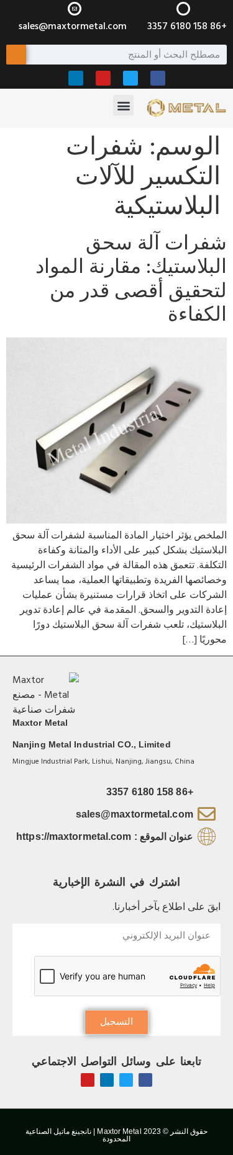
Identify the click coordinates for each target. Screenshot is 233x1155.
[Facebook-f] (145, 1080)
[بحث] (16, 55)
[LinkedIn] (75, 78)
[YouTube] (103, 78)
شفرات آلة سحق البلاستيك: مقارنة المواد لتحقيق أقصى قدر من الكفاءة (131, 279)
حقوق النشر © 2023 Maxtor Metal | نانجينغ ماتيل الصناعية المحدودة (116, 1135)
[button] (123, 105)
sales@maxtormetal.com (73, 26)
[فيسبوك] (157, 78)
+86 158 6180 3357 (187, 26)
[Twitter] (130, 78)
